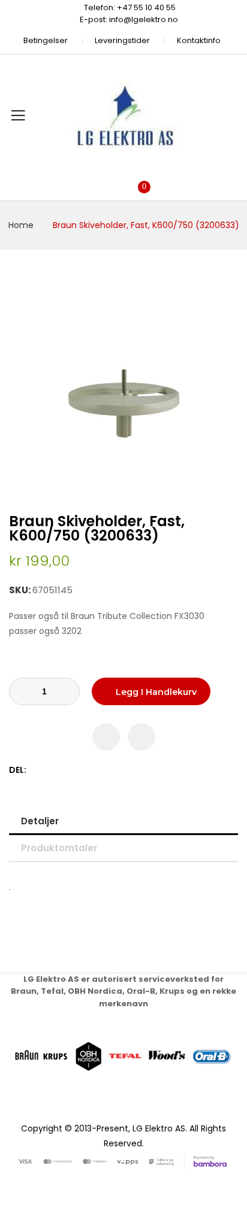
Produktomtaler (59, 848)
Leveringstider (122, 40)
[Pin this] (62, 770)
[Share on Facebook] (37, 770)
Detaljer (40, 821)
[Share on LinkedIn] (88, 770)
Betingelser (45, 40)
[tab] (123, 821)
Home (21, 225)
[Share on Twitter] (50, 770)
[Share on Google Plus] (75, 770)
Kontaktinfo (199, 40)
